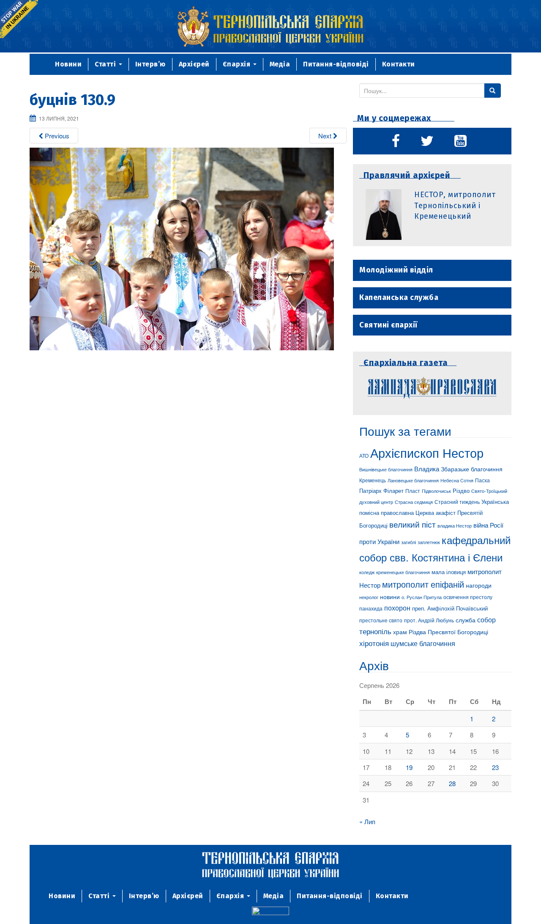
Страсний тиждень (457, 501)
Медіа (280, 64)
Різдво (461, 491)
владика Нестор (454, 525)
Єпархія (237, 64)
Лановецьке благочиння (413, 480)
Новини (68, 64)
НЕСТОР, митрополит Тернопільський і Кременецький (454, 205)
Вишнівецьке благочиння (386, 469)
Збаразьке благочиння (472, 469)
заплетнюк (429, 542)
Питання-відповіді (336, 64)
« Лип (367, 821)
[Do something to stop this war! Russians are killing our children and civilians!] (19, 19)
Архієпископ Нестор (427, 452)
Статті (106, 64)
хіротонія (374, 643)
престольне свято (380, 620)
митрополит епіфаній (423, 584)
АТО (364, 455)
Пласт (412, 490)
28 (452, 783)
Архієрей (194, 64)
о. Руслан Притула (422, 597)
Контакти (398, 64)
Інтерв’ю (150, 64)
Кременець (372, 480)
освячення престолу (467, 596)
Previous (56, 135)
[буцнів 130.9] (182, 248)
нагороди (479, 585)
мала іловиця (449, 572)
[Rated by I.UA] (270, 912)
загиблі (408, 542)
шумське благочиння (423, 643)
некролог (368, 597)
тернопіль (375, 631)
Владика (426, 468)
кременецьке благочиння (403, 572)
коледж (366, 572)
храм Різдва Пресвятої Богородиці (440, 631)
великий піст (412, 524)
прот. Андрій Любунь (429, 620)
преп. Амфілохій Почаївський (450, 608)
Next (325, 135)
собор (486, 619)
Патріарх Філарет (381, 491)
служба (465, 620)
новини (390, 596)
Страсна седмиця (414, 501)
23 (495, 767)
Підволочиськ (436, 490)
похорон (397, 607)
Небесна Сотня (456, 480)
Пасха (482, 480)
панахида (371, 608)
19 (409, 767)
